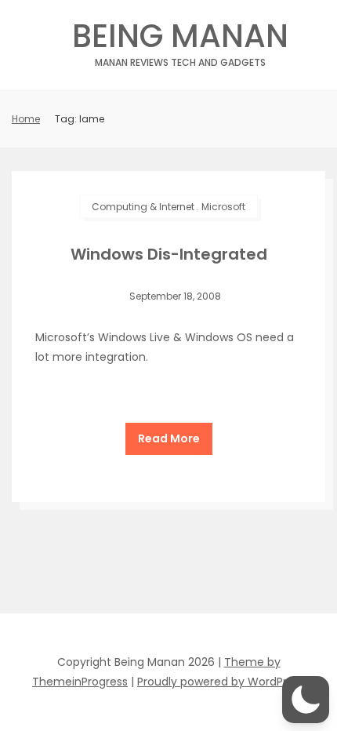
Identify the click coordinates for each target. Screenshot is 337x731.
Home (26, 118)
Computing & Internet (143, 206)
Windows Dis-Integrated (169, 254)
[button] (305, 699)
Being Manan (180, 40)
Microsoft (223, 206)
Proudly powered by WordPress (221, 681)
